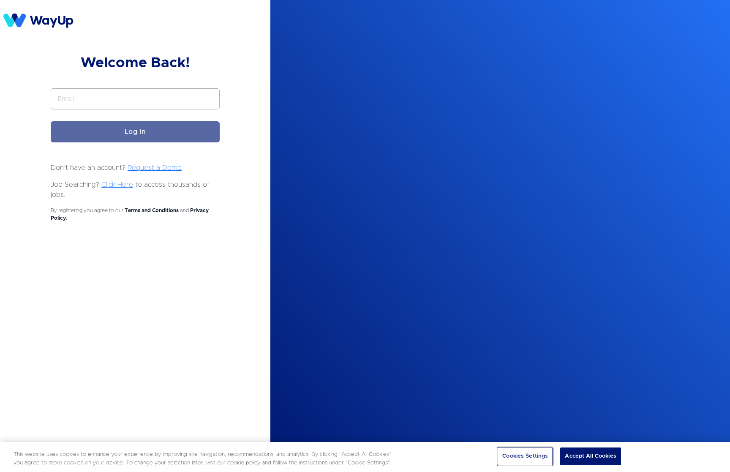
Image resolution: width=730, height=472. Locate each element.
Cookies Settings (525, 456)
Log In (135, 131)
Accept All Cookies (590, 456)
